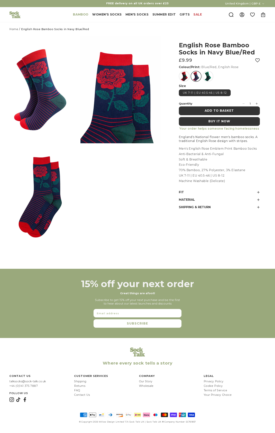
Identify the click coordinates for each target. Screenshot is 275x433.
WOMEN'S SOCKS (107, 14)
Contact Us (82, 395)
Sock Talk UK (136, 421)
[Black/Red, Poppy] (184, 76)
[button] (231, 14)
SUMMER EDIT (164, 14)
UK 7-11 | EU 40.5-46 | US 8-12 (205, 92)
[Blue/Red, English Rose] (196, 76)
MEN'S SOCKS (137, 14)
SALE (197, 14)
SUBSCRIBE (137, 323)
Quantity (185, 103)
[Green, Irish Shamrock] (207, 76)
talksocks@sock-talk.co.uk (27, 381)
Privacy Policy (213, 381)
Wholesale (146, 386)
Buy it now (219, 121)
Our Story (145, 381)
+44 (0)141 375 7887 (23, 386)
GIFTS (185, 14)
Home (13, 29)
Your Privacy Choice (218, 395)
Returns (79, 386)
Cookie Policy (213, 386)
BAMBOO (80, 14)
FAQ (77, 390)
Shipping (80, 381)
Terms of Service (215, 390)
